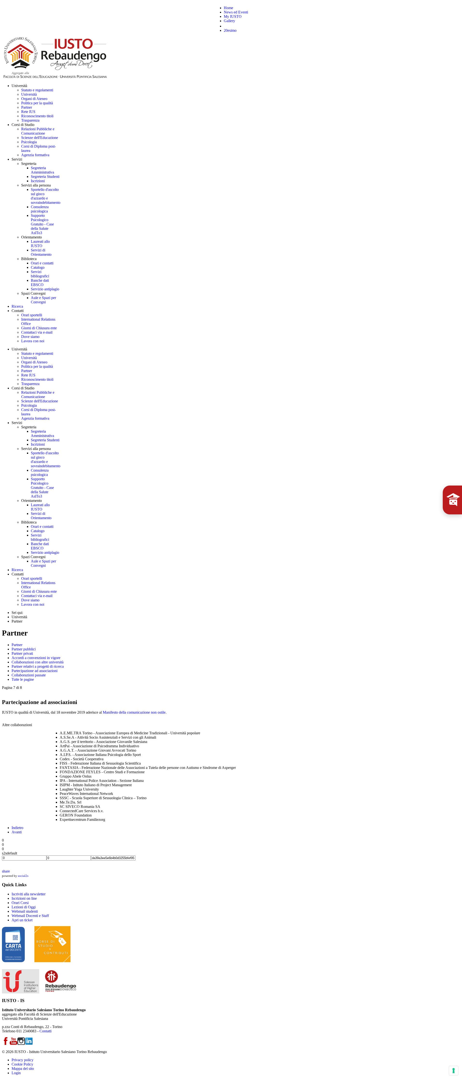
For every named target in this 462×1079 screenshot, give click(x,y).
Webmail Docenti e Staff (30, 916)
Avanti (17, 832)
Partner (17, 645)
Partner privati (22, 653)
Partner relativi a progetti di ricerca (38, 666)
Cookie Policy (22, 1064)
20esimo (230, 30)
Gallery (229, 21)
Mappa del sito (23, 1069)
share (6, 871)
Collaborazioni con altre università (38, 662)
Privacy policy (22, 1060)
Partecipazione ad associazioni (35, 671)
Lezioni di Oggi (24, 907)
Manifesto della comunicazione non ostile (134, 712)
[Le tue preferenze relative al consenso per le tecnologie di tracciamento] (453, 1070)
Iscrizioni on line (24, 898)
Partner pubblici (24, 649)
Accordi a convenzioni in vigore (36, 658)
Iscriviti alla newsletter (28, 894)
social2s (23, 876)
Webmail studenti (25, 911)
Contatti (45, 1031)
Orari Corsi (20, 903)
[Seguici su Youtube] (13, 1044)
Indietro (17, 828)
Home (228, 8)
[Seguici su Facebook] (6, 1044)
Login (16, 1073)
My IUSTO (233, 16)
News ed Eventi (236, 12)
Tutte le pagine (23, 679)
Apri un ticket (22, 920)
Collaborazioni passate (29, 675)
